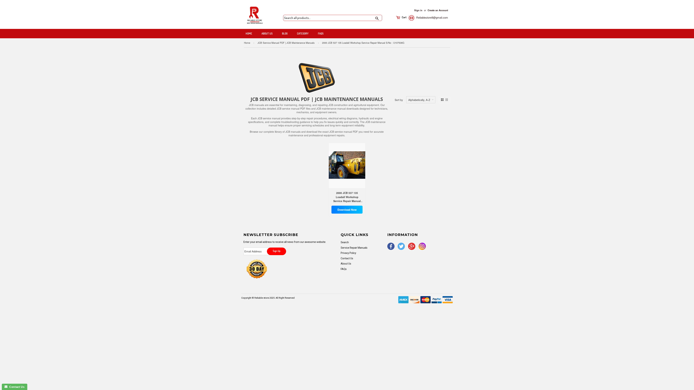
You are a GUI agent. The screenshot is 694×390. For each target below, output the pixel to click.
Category (303, 33)
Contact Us (347, 258)
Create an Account (438, 10)
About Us (267, 33)
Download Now (347, 210)
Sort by (399, 100)
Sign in (418, 10)
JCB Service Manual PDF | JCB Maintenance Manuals (286, 42)
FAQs (321, 33)
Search (345, 242)
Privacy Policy (348, 253)
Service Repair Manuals (354, 247)
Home (249, 33)
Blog (285, 33)
